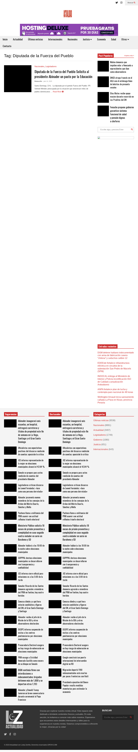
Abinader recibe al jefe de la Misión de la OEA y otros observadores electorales (29, 620)
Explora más (129, 55)
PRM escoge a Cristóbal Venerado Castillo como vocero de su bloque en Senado (30, 661)
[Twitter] (116, 2)
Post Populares (106, 55)
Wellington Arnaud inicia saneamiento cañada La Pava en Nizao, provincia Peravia (116, 400)
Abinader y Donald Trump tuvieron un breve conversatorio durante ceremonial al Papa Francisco (31, 694)
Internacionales (55, 39)
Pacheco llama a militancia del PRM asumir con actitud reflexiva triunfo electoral (31, 516)
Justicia (86, 39)
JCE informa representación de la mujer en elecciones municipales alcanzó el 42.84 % (31, 463)
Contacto (7, 46)
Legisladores (51, 66)
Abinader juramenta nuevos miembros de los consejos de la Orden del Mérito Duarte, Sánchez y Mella (31, 502)
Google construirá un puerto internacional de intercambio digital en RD (75, 661)
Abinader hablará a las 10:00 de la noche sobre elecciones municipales (31, 549)
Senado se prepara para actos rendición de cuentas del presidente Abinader (30, 476)
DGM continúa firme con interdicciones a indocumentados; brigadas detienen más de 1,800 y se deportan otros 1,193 (30, 677)
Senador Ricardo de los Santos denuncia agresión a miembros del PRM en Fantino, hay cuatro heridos (31, 590)
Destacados (55, 414)
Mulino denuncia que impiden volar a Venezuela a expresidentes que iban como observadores (121, 67)
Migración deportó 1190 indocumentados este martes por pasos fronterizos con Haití (75, 673)
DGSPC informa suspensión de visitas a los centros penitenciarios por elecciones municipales (30, 634)
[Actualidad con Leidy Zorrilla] (69, 14)
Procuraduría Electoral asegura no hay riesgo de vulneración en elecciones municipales (31, 648)
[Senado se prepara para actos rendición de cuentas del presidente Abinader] (10, 475)
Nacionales (72, 39)
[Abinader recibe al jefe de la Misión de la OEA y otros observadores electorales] (10, 620)
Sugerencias (11, 414)
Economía (101, 39)
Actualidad (18, 39)
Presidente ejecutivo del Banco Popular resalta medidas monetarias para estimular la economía (75, 687)
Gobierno (97, 440)
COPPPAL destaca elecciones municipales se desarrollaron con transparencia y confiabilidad (30, 562)
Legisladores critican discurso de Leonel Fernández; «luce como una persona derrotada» (30, 488)
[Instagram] (121, 2)
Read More (57, 92)
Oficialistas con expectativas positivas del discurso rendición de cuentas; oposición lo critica (31, 451)
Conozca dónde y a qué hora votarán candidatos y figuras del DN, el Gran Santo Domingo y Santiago (31, 606)
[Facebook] (10, 734)
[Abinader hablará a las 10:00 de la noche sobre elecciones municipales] (10, 548)
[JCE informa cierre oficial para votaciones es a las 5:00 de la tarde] (10, 576)
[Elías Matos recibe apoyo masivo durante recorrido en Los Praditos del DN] (103, 97)
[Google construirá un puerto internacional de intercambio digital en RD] (55, 660)
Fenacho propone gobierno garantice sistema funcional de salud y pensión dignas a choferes (122, 114)
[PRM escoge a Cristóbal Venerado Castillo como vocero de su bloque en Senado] (10, 660)
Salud (113, 39)
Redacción (38, 81)
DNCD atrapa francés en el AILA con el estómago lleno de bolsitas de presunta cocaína (121, 82)
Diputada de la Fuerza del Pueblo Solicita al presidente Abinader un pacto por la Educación (63, 74)
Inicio (5, 39)
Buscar (131, 3)
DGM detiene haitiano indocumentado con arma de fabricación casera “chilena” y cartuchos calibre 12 (116, 355)
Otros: (124, 39)
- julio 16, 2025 (47, 81)
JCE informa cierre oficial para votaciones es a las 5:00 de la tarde (30, 577)
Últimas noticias (35, 39)
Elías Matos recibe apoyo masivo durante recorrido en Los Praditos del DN (122, 96)
